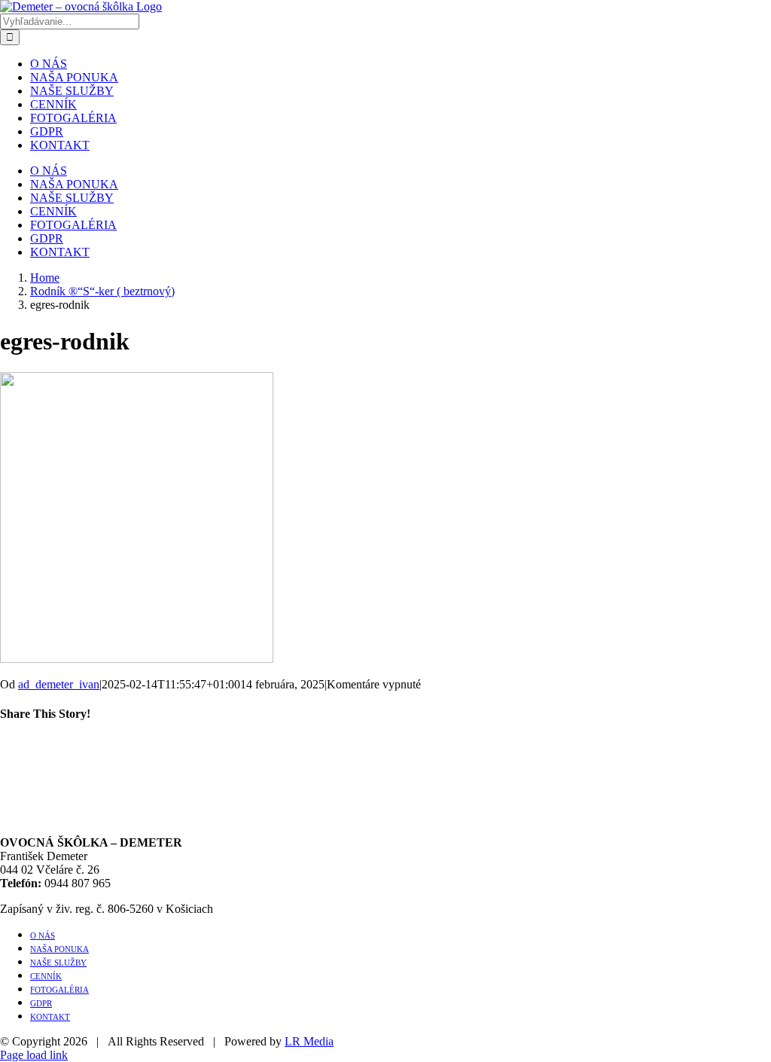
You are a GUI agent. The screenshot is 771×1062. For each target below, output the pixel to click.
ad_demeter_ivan (58, 684)
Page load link (34, 1054)
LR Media (309, 1041)
